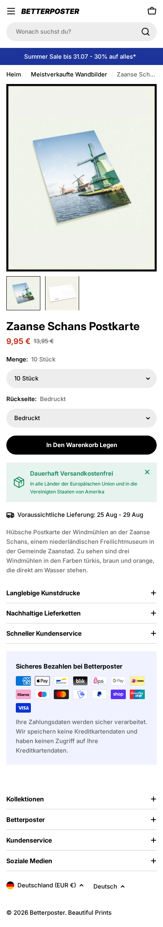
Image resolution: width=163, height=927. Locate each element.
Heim (13, 74)
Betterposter (47, 912)
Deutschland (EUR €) (46, 885)
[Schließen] (147, 472)
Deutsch (105, 886)
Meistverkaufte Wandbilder (69, 74)
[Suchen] (145, 31)
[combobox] (81, 31)
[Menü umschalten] (11, 11)
